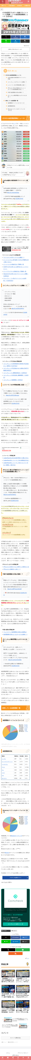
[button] (25, 41)
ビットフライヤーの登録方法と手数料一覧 (14, 271)
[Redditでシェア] (19, 647)
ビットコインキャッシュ (7, 761)
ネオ (3, 775)
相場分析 (15, 930)
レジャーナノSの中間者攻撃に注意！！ (17, 85)
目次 (9, 71)
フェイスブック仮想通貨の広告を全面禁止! (15, 632)
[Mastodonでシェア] (12, 643)
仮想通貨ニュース (6, 930)
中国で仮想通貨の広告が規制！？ (16, 92)
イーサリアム (5, 764)
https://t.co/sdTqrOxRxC (9, 494)
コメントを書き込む (15, 1037)
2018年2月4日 (19, 198)
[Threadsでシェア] (12, 647)
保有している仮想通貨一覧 (11, 100)
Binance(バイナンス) (16, 835)
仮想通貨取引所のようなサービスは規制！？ (15, 634)
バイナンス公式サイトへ (15, 877)
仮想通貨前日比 (11, 106)
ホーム (8, 1053)
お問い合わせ (15, 1055)
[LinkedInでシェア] (19, 651)
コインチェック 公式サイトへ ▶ (15, 924)
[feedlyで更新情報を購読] (23, 949)
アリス (3, 767)
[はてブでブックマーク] (25, 647)
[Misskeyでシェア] (25, 643)
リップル (4, 758)
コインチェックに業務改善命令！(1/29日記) (15, 373)
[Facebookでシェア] (5, 647)
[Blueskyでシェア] (19, 643)
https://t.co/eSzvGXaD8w (15, 659)
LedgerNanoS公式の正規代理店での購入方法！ (16, 458)
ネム (3, 770)
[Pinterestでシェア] (12, 651)
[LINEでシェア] (5, 651)
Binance (7, 852)
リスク (3, 772)
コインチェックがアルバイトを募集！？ (17, 82)
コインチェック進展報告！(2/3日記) (13, 380)
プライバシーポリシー (23, 1053)
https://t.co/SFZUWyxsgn (12, 395)
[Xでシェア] (5, 643)
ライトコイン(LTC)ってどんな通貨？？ (13, 257)
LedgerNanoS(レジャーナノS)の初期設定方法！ (16, 460)
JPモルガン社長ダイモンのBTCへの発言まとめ (16, 566)
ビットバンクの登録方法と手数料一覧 (13, 264)
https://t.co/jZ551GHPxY (17, 308)
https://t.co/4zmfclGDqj (13, 192)
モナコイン (4, 778)
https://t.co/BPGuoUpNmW (14, 589)
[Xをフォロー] (8, 949)
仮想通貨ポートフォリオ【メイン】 (16, 103)
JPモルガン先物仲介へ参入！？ (11, 569)
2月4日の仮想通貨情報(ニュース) (13, 75)
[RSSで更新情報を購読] (15, 953)
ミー (14, 123)
